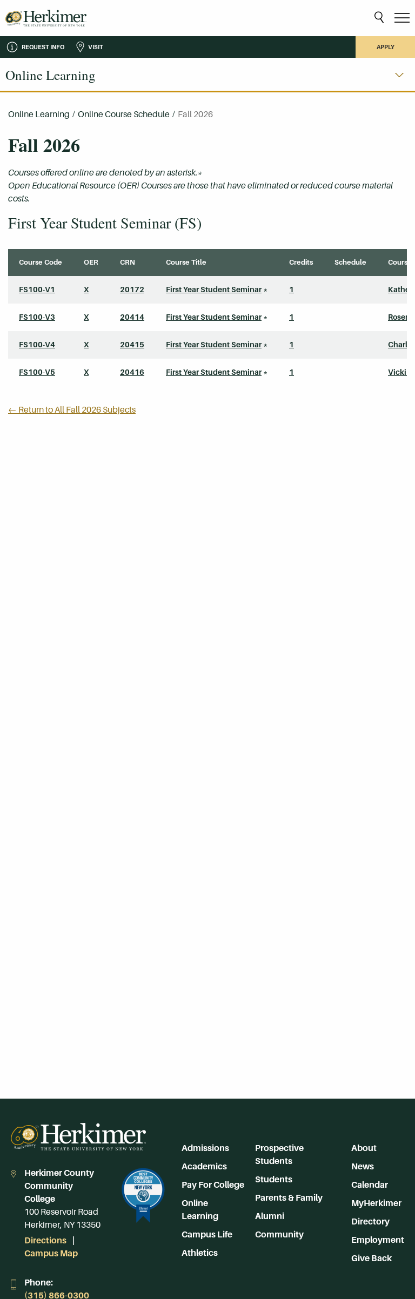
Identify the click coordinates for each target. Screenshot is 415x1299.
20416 (132, 372)
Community (279, 1234)
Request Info (43, 47)
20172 (132, 289)
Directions (45, 1240)
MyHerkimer (376, 1203)
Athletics (200, 1253)
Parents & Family (289, 1198)
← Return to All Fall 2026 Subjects (72, 410)
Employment (377, 1240)
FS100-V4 (37, 344)
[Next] (399, 75)
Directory (370, 1221)
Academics (204, 1166)
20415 (132, 344)
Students (273, 1179)
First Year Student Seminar (214, 289)
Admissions (205, 1148)
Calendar (369, 1185)
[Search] (379, 18)
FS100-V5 (37, 372)
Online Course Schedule (124, 114)
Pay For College (213, 1185)
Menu (402, 18)
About (364, 1148)
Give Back (371, 1258)
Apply (385, 47)
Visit (95, 47)
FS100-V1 (37, 289)
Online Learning (39, 114)
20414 (132, 317)
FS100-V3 (37, 317)
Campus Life (207, 1234)
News (362, 1166)
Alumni (269, 1216)
